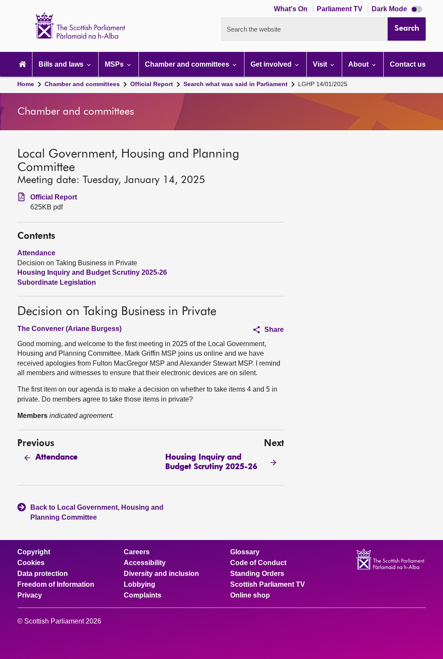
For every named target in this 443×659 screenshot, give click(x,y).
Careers (137, 552)
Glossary (245, 552)
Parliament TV (340, 9)
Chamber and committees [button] (188, 64)
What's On (291, 9)
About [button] (359, 64)
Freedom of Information (55, 584)
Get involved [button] (271, 64)
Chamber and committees (82, 83)
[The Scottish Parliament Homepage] (22, 64)
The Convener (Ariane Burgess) (69, 328)
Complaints (142, 595)
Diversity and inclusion (161, 573)
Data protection (42, 573)
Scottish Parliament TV (267, 584)
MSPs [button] (115, 64)
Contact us (408, 64)
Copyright (33, 552)
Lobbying (139, 584)
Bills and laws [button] (62, 64)
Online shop (250, 595)
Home (25, 83)
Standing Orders (257, 573)
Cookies (31, 562)
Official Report (151, 83)
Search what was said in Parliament (235, 83)
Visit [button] (321, 64)
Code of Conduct (258, 562)
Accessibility (145, 562)
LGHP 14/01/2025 (322, 83)
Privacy (29, 595)
